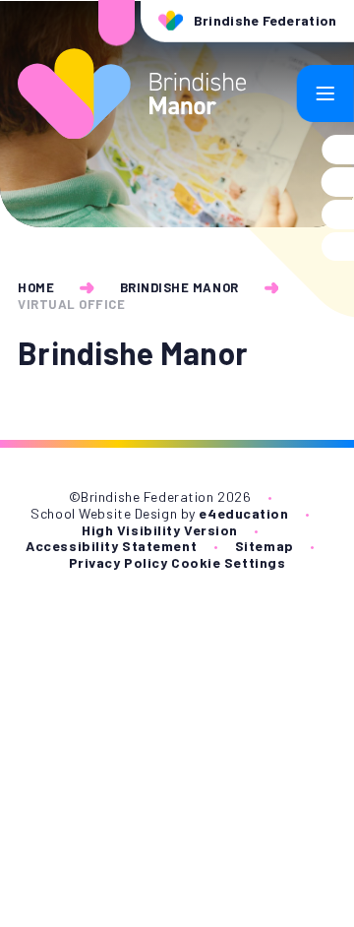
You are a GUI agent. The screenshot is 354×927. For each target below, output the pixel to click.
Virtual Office (71, 304)
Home (36, 287)
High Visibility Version (160, 530)
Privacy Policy (118, 562)
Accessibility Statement (111, 545)
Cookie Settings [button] (228, 562)
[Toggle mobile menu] (325, 93)
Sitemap (264, 545)
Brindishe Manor (179, 287)
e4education (243, 513)
